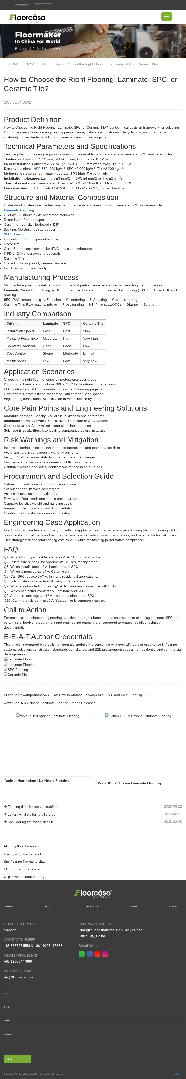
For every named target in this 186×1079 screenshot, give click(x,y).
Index (177, 1074)
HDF (37, 169)
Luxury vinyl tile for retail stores (31, 814)
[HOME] (27, 17)
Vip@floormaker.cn (43, 3)
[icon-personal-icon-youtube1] (98, 954)
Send (10, 1059)
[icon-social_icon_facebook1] (90, 954)
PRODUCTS (91, 906)
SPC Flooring (15, 234)
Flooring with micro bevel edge (25, 869)
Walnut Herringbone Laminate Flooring (37, 780)
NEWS (30, 64)
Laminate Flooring (19, 210)
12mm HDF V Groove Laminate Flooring (129, 783)
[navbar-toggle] (166, 16)
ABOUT (48, 906)
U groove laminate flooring (24, 877)
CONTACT (175, 906)
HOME (13, 64)
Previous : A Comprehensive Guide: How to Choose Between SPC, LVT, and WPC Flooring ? (74, 695)
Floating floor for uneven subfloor (33, 807)
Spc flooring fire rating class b (30, 822)
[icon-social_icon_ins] (106, 954)
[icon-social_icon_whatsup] (82, 954)
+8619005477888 (22, 5)
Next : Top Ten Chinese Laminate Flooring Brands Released (50, 703)
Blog (45, 64)
